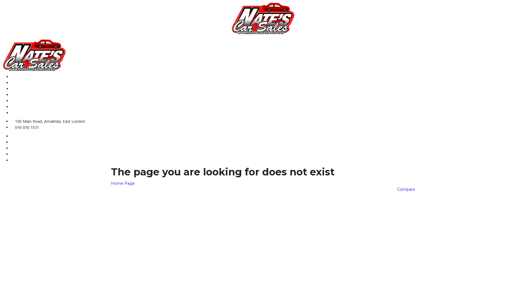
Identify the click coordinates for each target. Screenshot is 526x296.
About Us (19, 83)
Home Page (123, 183)
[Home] (263, 18)
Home (16, 77)
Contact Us (21, 95)
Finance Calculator (28, 107)
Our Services (23, 101)
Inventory (20, 89)
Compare (406, 189)
